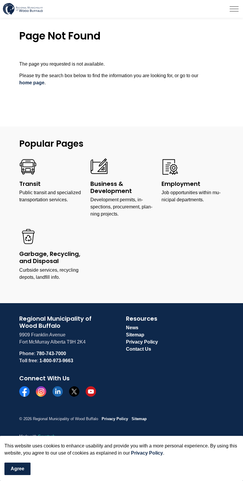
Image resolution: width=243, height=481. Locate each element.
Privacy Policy (147, 452)
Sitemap (135, 334)
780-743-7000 (51, 353)
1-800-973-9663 (56, 360)
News (132, 327)
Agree (17, 468)
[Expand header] (234, 9)
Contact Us (138, 349)
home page (31, 82)
